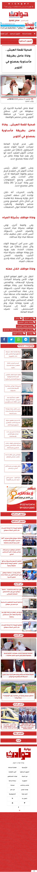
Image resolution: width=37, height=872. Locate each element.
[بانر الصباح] (18, 24)
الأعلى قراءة (18, 704)
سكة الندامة (12, 781)
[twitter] (24, 3)
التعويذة (24, 781)
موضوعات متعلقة (26, 346)
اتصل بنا (24, 798)
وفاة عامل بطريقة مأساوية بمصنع (18, 330)
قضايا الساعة (26, 34)
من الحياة (24, 776)
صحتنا (12, 785)
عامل (17, 319)
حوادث (30, 334)
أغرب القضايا (12, 772)
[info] (12, 3)
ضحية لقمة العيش (25, 326)
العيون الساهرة (15, 34)
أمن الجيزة (28, 319)
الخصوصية (12, 794)
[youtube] (21, 3)
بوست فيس (24, 789)
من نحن (12, 789)
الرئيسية (24, 767)
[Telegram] (25, 340)
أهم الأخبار (18, 635)
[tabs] (9, 3)
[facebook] (28, 3)
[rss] (18, 3)
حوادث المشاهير (12, 776)
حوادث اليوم (18, 334)
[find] (15, 3)
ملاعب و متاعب (24, 785)
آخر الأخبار (18, 584)
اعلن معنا (25, 794)
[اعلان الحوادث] (22, 511)
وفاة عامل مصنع (25, 323)
